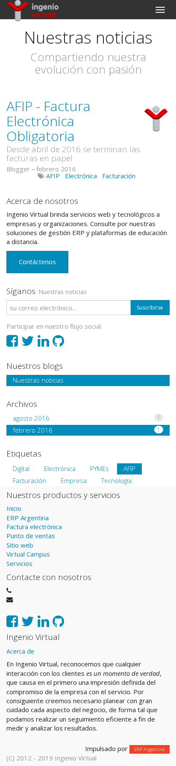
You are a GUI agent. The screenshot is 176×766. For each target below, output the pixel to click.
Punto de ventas (30, 535)
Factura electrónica (34, 526)
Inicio (13, 508)
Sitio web (19, 545)
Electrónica (81, 175)
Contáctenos (37, 261)
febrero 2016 (86, 430)
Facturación (118, 175)
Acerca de (20, 651)
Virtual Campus (28, 554)
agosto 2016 (86, 418)
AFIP (53, 175)
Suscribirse (150, 307)
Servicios (19, 563)
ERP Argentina (27, 517)
